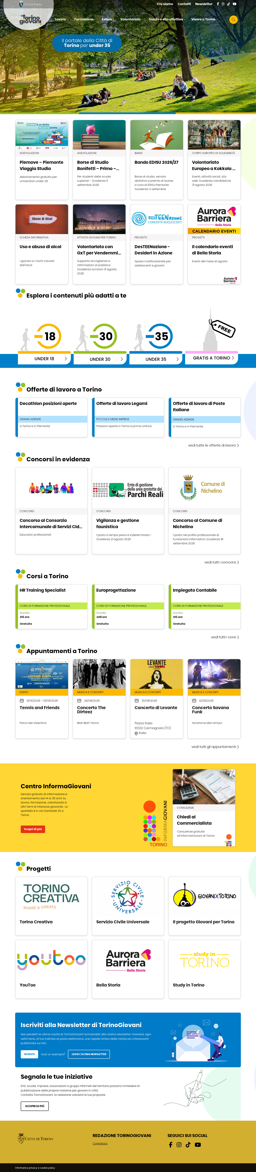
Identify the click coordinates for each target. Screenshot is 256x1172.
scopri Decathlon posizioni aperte (51, 417)
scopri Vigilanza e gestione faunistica (128, 510)
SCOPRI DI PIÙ (34, 1106)
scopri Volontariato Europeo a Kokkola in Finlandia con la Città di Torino (214, 160)
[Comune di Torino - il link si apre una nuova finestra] (35, 1138)
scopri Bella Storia (128, 969)
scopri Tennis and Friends (41, 698)
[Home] (33, 19)
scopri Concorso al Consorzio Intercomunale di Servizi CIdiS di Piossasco (51, 510)
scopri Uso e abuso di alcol (41, 244)
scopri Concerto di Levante (156, 698)
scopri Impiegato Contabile (205, 607)
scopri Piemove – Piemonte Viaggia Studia (41, 160)
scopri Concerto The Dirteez (99, 698)
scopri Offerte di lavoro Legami (128, 417)
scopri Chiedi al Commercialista (204, 807)
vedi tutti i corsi (223, 637)
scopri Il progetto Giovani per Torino (205, 906)
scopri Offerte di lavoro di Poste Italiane (205, 417)
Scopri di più (33, 829)
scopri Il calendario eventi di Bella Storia (214, 244)
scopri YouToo (51, 969)
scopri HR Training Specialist (51, 607)
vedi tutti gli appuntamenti (214, 747)
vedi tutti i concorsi (220, 562)
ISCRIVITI (29, 1054)
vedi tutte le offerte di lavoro (212, 445)
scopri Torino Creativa (51, 906)
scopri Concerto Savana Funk (214, 698)
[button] (62, 19)
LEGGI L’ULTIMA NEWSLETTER (89, 1054)
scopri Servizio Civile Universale (128, 906)
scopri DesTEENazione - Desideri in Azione (156, 244)
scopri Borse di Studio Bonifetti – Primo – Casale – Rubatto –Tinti (99, 160)
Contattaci (100, 1143)
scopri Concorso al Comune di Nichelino (205, 510)
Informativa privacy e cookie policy (35, 1167)
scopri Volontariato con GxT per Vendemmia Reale (99, 244)
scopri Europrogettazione (128, 607)
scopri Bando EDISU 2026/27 (156, 160)
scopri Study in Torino (205, 969)
